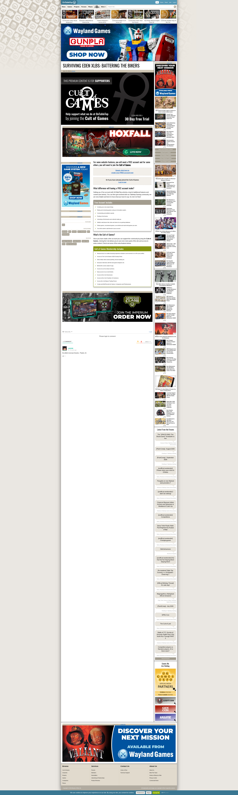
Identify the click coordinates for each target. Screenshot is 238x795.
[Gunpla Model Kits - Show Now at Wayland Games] (119, 42)
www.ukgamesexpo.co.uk (165, 680)
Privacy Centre (153, 778)
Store (161, 2)
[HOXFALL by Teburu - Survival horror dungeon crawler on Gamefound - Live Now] (107, 156)
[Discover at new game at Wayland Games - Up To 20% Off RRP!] (76, 206)
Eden (63, 224)
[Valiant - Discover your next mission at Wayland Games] (165, 95)
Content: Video (85, 241)
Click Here (165, 692)
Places (90, 7)
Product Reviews (95, 780)
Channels (64, 772)
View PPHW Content (165, 161)
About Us (151, 770)
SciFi (88, 231)
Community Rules (154, 780)
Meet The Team (153, 772)
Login (150, 331)
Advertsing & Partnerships (97, 778)
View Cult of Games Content (165, 149)
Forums (83, 7)
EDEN (63, 244)
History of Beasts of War (155, 775)
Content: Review (77, 241)
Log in (174, 2)
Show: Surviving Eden (71, 244)
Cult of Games (66, 770)
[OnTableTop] (69, 2)
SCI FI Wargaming (82, 231)
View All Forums (165, 658)
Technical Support (125, 772)
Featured (74, 231)
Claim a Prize (123, 770)
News (64, 7)
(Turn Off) (111, 127)
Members (93, 772)
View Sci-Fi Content (166, 152)
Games (69, 7)
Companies (65, 780)
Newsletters (94, 775)
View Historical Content (165, 158)
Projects (76, 7)
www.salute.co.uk (165, 717)
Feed (166, 2)
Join (170, 2)
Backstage (64, 231)
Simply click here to (122, 172)
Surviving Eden (65, 234)
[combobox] (141, 6)
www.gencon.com (165, 709)
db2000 (70, 348)
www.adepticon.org (165, 700)
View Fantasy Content (165, 155)
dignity (73, 71)
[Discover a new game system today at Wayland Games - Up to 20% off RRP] (107, 321)
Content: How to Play (67, 241)
